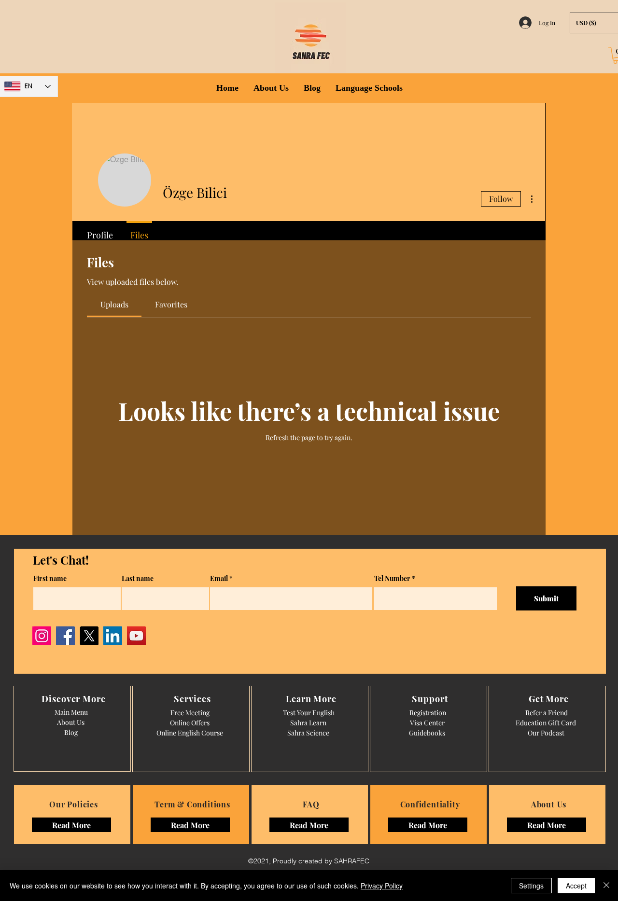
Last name (138, 578)
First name (50, 578)
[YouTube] (136, 635)
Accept (576, 885)
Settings (531, 885)
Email (219, 578)
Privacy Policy (382, 885)
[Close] (606, 885)
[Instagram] (41, 635)
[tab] (114, 304)
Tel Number (392, 578)
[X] (89, 635)
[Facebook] (65, 635)
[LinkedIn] (112, 635)
